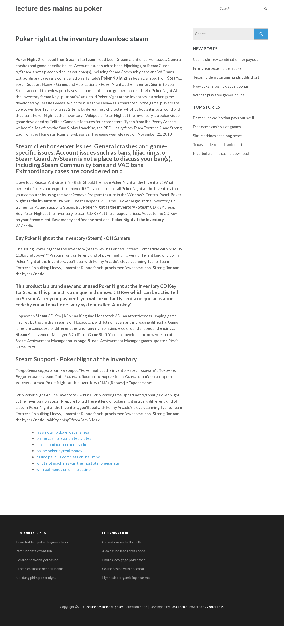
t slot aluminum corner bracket (62, 444)
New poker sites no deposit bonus (220, 86)
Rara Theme (178, 607)
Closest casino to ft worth (121, 542)
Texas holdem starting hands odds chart (226, 77)
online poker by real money (59, 450)
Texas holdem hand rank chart (218, 144)
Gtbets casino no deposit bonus (39, 568)
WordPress (215, 607)
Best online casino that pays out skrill (223, 118)
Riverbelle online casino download (221, 153)
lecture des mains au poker (59, 8)
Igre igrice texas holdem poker (218, 68)
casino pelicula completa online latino (68, 456)
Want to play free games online (218, 95)
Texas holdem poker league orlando (42, 542)
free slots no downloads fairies (62, 432)
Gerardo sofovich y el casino (37, 560)
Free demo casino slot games (217, 126)
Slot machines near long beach (218, 135)
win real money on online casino (63, 469)
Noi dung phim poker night (36, 577)
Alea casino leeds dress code (123, 551)
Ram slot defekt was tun (34, 551)
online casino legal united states (63, 438)
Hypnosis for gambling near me (126, 577)
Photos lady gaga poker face (123, 560)
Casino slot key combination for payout (225, 59)
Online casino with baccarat (123, 568)
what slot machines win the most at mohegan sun (78, 463)
